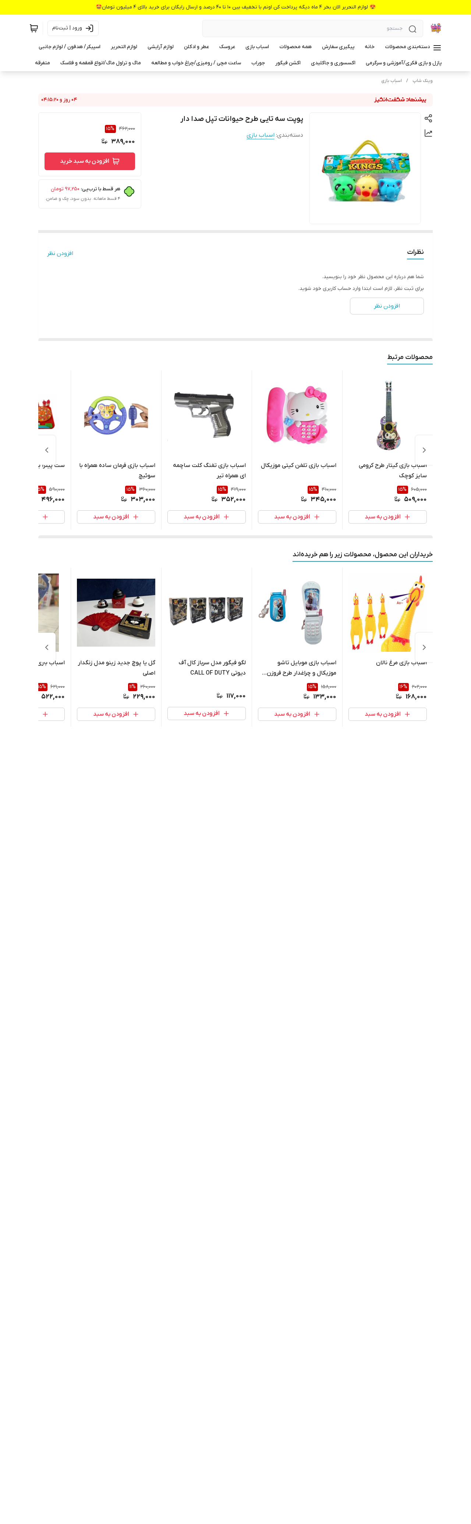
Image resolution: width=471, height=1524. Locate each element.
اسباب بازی (391, 81)
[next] (47, 450)
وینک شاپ (422, 81)
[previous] (424, 450)
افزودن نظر (60, 253)
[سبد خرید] (33, 28)
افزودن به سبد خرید (84, 161)
